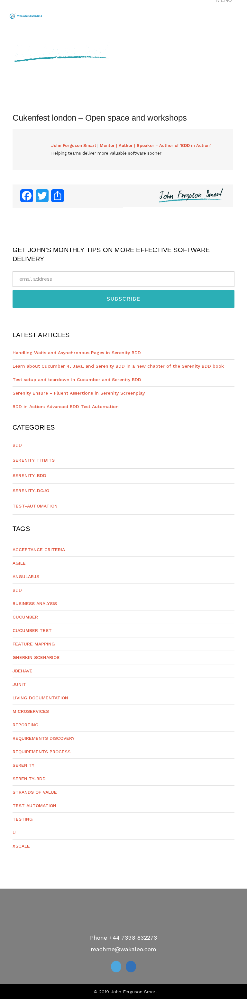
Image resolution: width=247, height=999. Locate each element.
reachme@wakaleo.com (123, 949)
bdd (17, 590)
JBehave (22, 670)
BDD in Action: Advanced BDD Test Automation (66, 406)
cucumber (25, 616)
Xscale (21, 846)
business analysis (35, 603)
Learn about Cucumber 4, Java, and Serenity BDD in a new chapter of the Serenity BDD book (118, 366)
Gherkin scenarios (36, 657)
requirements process (41, 751)
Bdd (17, 445)
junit (19, 684)
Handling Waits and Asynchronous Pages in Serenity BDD (77, 352)
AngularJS (26, 576)
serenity (23, 765)
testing (23, 819)
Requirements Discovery (44, 738)
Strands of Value (35, 792)
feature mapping (34, 643)
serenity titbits (34, 460)
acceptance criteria (39, 549)
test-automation (35, 505)
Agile (19, 563)
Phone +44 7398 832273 (123, 937)
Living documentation (40, 697)
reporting (26, 724)
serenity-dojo (31, 490)
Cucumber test (32, 630)
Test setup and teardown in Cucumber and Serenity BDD (77, 379)
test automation (34, 805)
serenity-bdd (29, 475)
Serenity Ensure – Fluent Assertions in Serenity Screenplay (79, 393)
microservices (31, 711)
